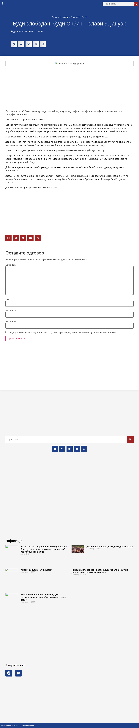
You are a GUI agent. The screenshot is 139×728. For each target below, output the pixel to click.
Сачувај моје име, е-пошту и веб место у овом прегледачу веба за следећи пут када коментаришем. (62, 332)
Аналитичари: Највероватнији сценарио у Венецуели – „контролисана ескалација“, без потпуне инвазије (43, 549)
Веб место (11, 321)
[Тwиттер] (18, 673)
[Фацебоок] (8, 673)
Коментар (11, 265)
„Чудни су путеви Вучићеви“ (36, 569)
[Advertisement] (69, 88)
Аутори (66, 17)
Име (8, 299)
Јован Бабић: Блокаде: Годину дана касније (110, 546)
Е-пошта (10, 310)
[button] (53, 3)
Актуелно (56, 17)
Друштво (75, 17)
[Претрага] (136, 4)
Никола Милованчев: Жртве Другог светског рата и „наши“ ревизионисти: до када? (100, 571)
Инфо (84, 17)
